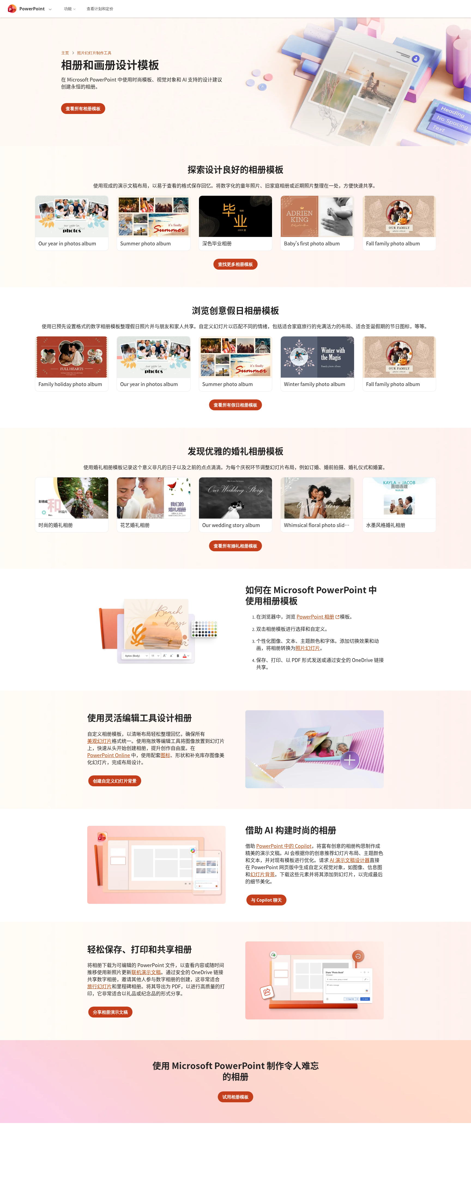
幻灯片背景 (262, 874)
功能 (68, 8)
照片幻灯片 (307, 647)
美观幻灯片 (99, 740)
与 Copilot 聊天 (266, 900)
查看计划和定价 (100, 8)
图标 (165, 754)
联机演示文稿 (146, 972)
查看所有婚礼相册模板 (235, 546)
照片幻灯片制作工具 (94, 52)
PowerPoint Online (108, 754)
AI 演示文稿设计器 (350, 859)
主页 (65, 52)
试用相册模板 (235, 1097)
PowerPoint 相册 (318, 616)
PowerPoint (32, 9)
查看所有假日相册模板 (235, 405)
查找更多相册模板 (235, 264)
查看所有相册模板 (83, 109)
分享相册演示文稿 (110, 1012)
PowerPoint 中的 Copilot (284, 845)
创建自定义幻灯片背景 (115, 781)
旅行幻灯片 (99, 986)
